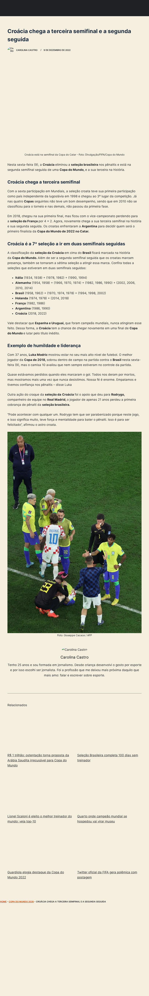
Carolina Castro (75, 657)
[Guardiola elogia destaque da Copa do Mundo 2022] (39, 847)
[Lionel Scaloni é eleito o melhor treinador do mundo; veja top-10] (39, 791)
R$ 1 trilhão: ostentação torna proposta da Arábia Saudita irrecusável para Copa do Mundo (38, 760)
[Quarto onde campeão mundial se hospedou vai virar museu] (109, 791)
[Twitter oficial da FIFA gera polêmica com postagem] (109, 847)
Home (3, 901)
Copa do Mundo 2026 (21, 901)
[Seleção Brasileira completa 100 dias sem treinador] (109, 730)
